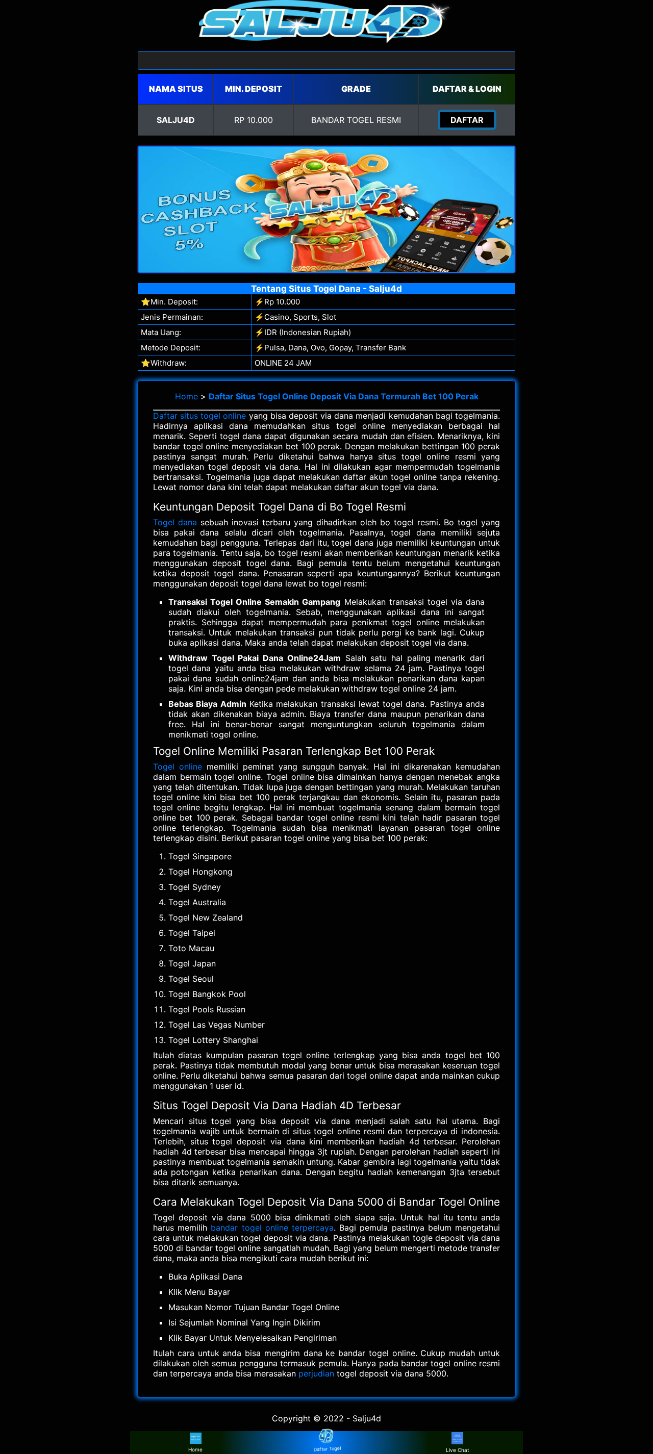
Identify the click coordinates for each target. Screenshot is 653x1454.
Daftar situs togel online (199, 416)
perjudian (316, 1373)
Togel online (177, 766)
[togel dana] (326, 40)
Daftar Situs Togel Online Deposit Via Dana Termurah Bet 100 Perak (344, 396)
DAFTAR (467, 120)
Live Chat (457, 1450)
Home (186, 396)
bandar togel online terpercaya (272, 1227)
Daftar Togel (326, 1449)
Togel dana (175, 522)
